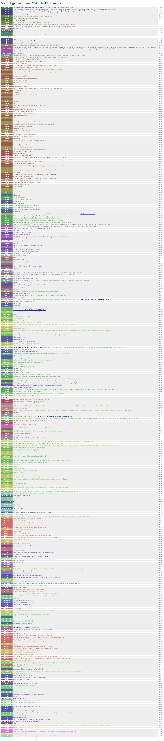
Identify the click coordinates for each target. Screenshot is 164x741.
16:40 (160, 387)
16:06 (160, 285)
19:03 (160, 652)
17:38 (160, 464)
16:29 (160, 347)
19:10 (160, 660)
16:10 (160, 293)
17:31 (160, 452)
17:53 (160, 493)
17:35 (160, 460)
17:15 (160, 431)
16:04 (160, 278)
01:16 (160, 24)
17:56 (160, 512)
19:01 (160, 644)
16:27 (160, 345)
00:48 (160, 7)
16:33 (160, 368)
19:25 (160, 686)
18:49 (160, 556)
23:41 (160, 734)
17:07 (160, 395)
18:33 (160, 529)
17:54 (160, 495)
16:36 (160, 376)
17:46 (160, 491)
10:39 (160, 105)
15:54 (160, 272)
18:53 (160, 610)
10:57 (160, 166)
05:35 (160, 30)
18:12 (160, 518)
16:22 (160, 324)
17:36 (160, 462)
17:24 (160, 445)
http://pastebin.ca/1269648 (21, 627)
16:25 (160, 337)
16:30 (160, 351)
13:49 (160, 193)
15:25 (160, 226)
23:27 (160, 725)
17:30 (160, 447)
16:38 (160, 383)
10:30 (160, 63)
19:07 (160, 658)
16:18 (160, 308)
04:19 (160, 26)
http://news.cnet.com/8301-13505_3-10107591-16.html (93, 299)
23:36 (160, 727)
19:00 (160, 642)
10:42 (160, 113)
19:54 (160, 717)
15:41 (160, 247)
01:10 (160, 16)
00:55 (160, 10)
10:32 (160, 78)
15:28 (160, 232)
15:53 (160, 264)
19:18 (160, 675)
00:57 (160, 12)
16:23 (160, 331)
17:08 (160, 416)
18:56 (160, 625)
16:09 (160, 291)
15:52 (160, 257)
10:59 (160, 172)
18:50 (160, 564)
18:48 (160, 548)
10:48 (160, 147)
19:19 (160, 679)
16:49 (160, 391)
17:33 (160, 456)
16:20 (160, 310)
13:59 (160, 201)
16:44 (160, 389)
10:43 (160, 115)
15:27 (160, 228)
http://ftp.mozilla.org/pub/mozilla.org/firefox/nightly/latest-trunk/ (32, 347)
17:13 (160, 425)
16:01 (160, 276)
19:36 (160, 704)
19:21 (160, 683)
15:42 (160, 251)
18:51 (160, 577)
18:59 (160, 637)
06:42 (160, 41)
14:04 (160, 224)
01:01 (160, 14)
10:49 (160, 149)
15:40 (160, 245)
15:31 (160, 237)
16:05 (160, 283)
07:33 (160, 45)
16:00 (160, 274)
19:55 (160, 719)
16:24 (160, 335)
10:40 (160, 109)
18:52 (160, 589)
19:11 (160, 669)
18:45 (160, 537)
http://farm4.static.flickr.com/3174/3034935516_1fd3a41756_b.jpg (37, 7)
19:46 (160, 713)
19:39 (160, 708)
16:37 (160, 379)
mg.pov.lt (36, 739)
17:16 (160, 437)
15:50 (160, 255)
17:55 (160, 506)
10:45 (160, 134)
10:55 (160, 151)
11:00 (160, 182)
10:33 (160, 90)
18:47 (160, 544)
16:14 (160, 303)
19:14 (160, 673)
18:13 (160, 525)
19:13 (160, 671)
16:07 (160, 289)
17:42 (160, 483)
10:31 (160, 72)
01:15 (160, 18)
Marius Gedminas (23, 739)
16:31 (160, 356)
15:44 (160, 253)
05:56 (160, 35)
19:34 (160, 696)
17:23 (160, 443)
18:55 (160, 623)
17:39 (160, 466)
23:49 (160, 736)
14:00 (160, 209)
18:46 (160, 539)
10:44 (160, 124)
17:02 (160, 393)
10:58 (160, 170)
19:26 (160, 690)
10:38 (160, 99)
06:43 (160, 43)
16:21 (160, 316)
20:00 (160, 723)
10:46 (160, 141)
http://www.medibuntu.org (88, 214)
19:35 (160, 700)
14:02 (160, 222)
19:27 (160, 692)
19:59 (160, 721)
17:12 (160, 420)
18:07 (160, 516)
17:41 (160, 477)
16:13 (160, 301)
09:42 (160, 55)
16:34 (160, 372)
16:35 (160, 374)
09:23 (160, 53)
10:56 (160, 159)
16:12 (160, 297)
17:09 (160, 418)
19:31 (160, 694)
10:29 (160, 57)
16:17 (160, 305)
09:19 (160, 48)
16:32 (160, 360)
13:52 (160, 197)
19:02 (160, 648)
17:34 (160, 458)
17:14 (160, 429)
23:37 (160, 731)
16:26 (160, 339)
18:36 (160, 531)
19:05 (160, 654)
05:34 (160, 28)
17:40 (160, 470)
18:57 (160, 629)
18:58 (160, 635)
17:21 (160, 439)
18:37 (160, 535)
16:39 (160, 385)
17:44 (160, 489)
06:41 (160, 39)
